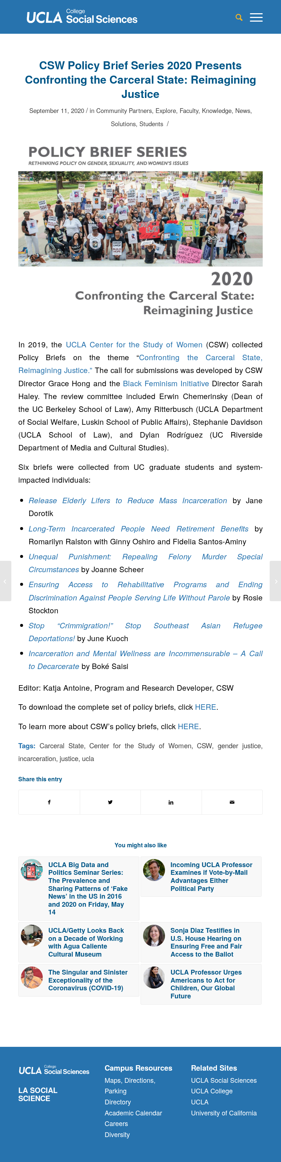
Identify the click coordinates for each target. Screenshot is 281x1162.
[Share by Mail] (232, 802)
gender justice (239, 745)
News (242, 110)
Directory (118, 1101)
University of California (224, 1112)
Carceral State (62, 745)
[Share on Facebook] (49, 802)
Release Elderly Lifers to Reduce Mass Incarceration (128, 500)
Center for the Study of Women (140, 745)
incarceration (37, 758)
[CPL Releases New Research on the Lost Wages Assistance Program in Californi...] (275, 581)
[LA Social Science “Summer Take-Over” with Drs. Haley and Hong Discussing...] (5, 581)
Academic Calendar (133, 1112)
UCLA (200, 1101)
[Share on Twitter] (110, 802)
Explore (166, 110)
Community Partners (124, 110)
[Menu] (253, 16)
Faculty (189, 110)
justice (69, 758)
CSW (204, 745)
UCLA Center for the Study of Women (134, 344)
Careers (116, 1123)
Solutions (123, 123)
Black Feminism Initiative (166, 382)
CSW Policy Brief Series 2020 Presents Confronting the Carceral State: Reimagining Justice (140, 79)
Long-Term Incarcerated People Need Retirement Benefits (138, 528)
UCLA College (212, 1090)
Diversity (117, 1134)
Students (151, 123)
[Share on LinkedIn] (171, 802)
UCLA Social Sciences (224, 1080)
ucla (88, 758)
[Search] (235, 16)
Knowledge (217, 110)
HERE (205, 706)
